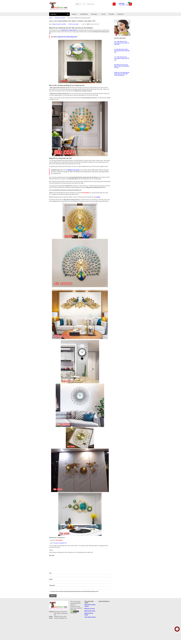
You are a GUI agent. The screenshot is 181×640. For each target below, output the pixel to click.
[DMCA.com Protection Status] (74, 611)
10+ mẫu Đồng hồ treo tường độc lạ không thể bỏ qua (121, 58)
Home (50, 17)
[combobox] (80, 4)
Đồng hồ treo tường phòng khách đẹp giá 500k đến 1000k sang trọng (121, 74)
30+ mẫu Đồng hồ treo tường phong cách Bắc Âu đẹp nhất (121, 43)
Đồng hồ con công (89, 608)
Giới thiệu (111, 14)
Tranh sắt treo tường (90, 617)
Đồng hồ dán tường (89, 611)
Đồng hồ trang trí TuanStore (59, 24)
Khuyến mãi (121, 14)
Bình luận (51, 555)
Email (51, 579)
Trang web (52, 585)
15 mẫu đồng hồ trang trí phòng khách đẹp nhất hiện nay (122, 51)
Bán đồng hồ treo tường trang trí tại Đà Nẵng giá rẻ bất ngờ (121, 66)
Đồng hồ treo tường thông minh (67, 37)
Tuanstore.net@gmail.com (60, 543)
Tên (50, 573)
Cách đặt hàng (84, 14)
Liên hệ (103, 14)
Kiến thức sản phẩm (60, 17)
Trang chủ (74, 14)
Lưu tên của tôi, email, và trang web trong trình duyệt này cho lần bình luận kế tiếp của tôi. (74, 591)
